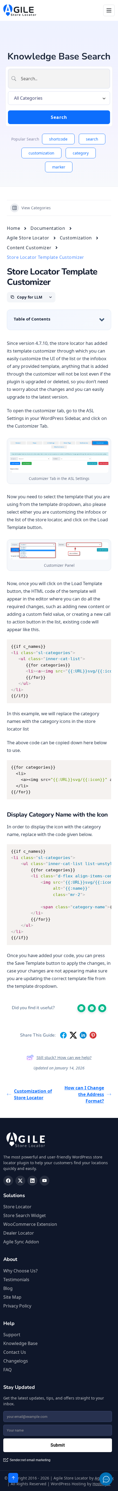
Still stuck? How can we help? (64, 1057)
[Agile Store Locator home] (19, 10)
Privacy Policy (17, 1306)
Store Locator (17, 1207)
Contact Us (14, 1352)
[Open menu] (109, 10)
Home (13, 228)
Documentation (47, 228)
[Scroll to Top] (13, 1478)
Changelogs (15, 1361)
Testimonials (16, 1280)
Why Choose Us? (20, 1271)
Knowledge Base (20, 1343)
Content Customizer (29, 248)
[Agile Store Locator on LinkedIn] (32, 1181)
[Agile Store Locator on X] (20, 1181)
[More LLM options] (50, 297)
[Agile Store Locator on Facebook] (8, 1181)
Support (11, 1335)
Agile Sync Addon (21, 1242)
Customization (76, 238)
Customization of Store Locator (33, 1094)
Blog (8, 1288)
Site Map (12, 1297)
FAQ (7, 1370)
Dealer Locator (18, 1233)
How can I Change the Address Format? (84, 1094)
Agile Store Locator (28, 238)
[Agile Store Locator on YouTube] (44, 1181)
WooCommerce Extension (30, 1224)
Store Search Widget (24, 1215)
